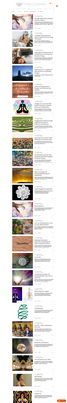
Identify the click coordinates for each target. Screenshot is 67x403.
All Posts (13, 11)
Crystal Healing (40, 11)
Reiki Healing (26, 11)
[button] (18, 9)
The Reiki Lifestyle (19, 11)
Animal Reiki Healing (33, 11)
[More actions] (53, 16)
